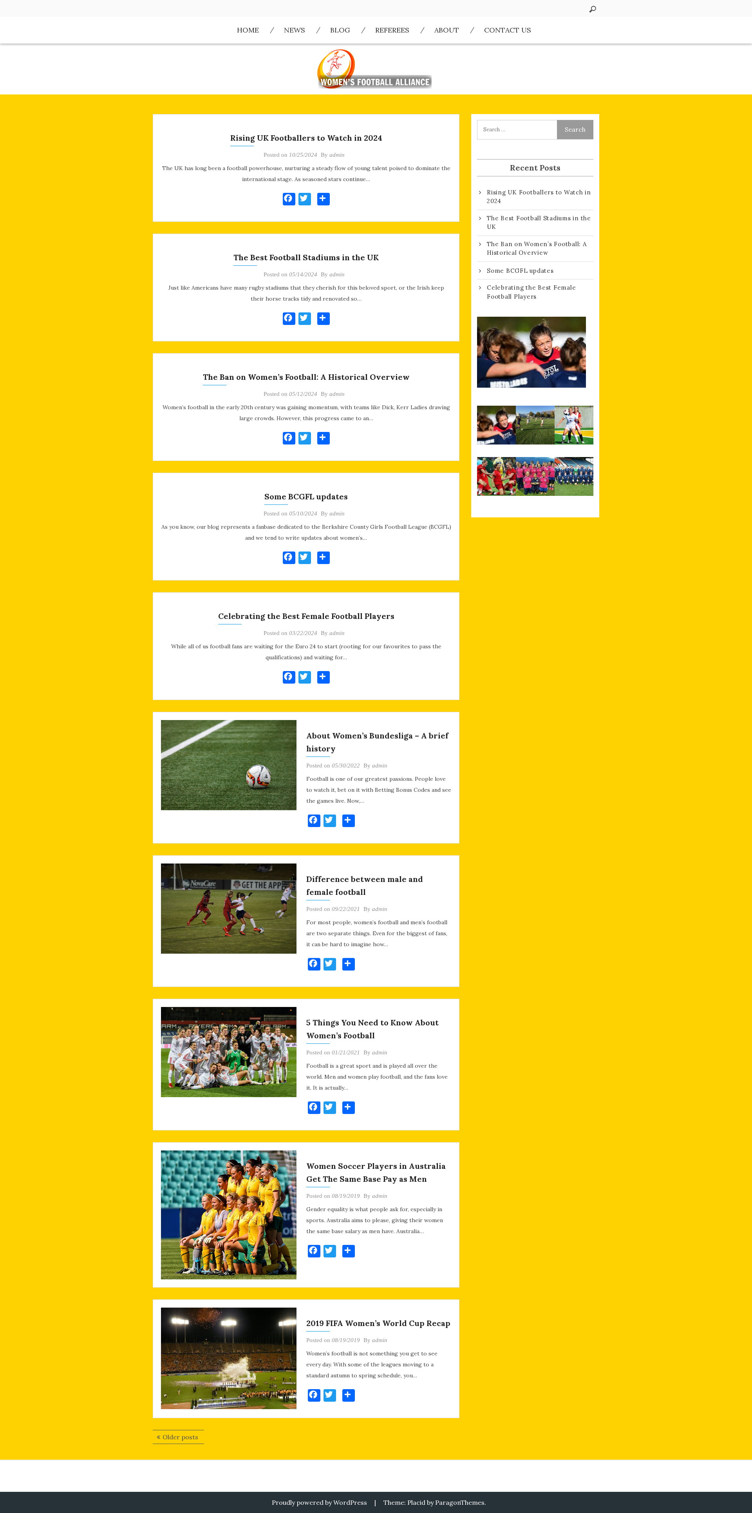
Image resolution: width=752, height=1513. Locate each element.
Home (248, 29)
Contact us (507, 29)
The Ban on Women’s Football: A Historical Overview (306, 377)
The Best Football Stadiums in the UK (306, 257)
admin (337, 155)
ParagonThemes (459, 1502)
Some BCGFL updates (306, 496)
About (446, 29)
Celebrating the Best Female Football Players (306, 616)
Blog (340, 29)
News (294, 29)
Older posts (180, 1437)
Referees (392, 29)
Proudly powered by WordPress (319, 1502)
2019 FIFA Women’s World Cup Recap (378, 1323)
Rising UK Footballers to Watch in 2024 (306, 138)
